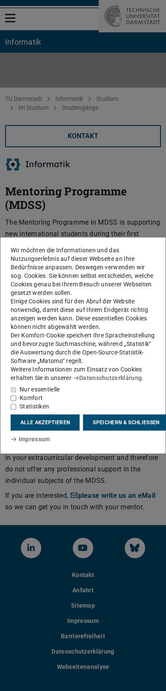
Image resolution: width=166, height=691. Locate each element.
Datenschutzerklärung (110, 377)
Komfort (31, 397)
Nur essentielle (40, 389)
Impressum (34, 439)
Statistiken (34, 406)
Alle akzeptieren (45, 422)
